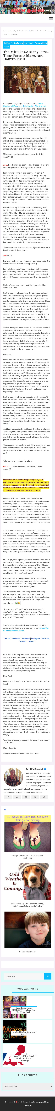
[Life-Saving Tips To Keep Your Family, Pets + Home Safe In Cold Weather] (27, 881)
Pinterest (25, 639)
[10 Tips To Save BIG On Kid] (27, 833)
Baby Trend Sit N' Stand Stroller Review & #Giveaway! (23, 1058)
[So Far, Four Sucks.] (27, 930)
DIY (26, 43)
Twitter (7, 639)
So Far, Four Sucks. (27, 952)
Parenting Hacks (41, 43)
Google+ (22, 641)
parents (6, 47)
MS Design (24, 1102)
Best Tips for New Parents (13, 43)
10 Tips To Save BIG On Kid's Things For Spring (27, 856)
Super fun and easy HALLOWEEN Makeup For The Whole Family (23, 1010)
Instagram (35, 639)
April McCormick (35, 769)
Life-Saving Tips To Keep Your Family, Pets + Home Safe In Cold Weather (27, 905)
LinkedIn (31, 641)
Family (31, 43)
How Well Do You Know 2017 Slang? (24, 1033)
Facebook (16, 639)
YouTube (45, 639)
